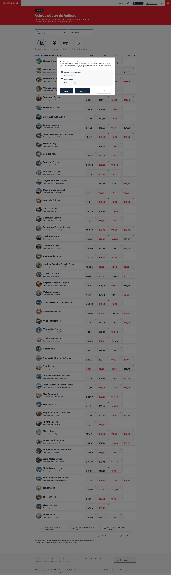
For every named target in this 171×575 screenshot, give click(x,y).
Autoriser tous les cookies (66, 90)
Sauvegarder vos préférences (82, 90)
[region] (86, 76)
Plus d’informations (88, 67)
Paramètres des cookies (104, 90)
